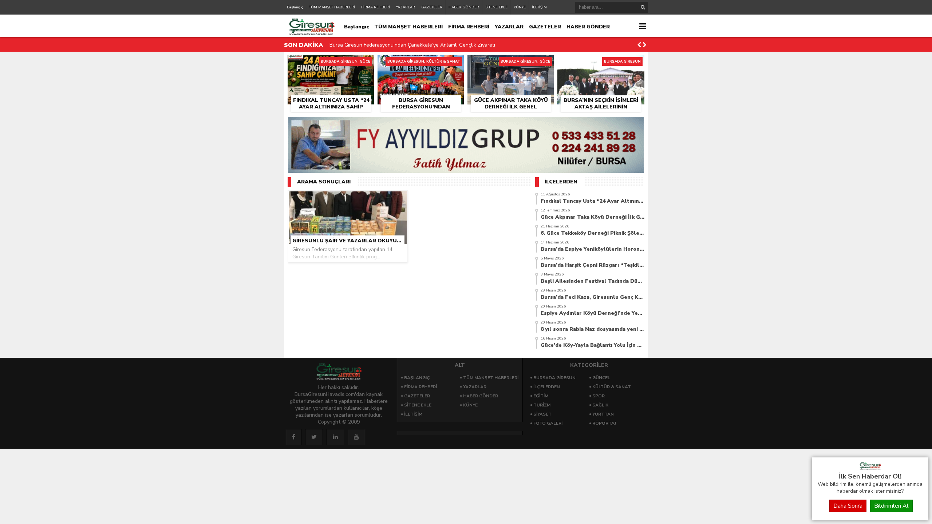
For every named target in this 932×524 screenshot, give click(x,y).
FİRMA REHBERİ (375, 7)
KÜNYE (520, 7)
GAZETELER (431, 7)
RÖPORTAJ (604, 423)
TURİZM (541, 405)
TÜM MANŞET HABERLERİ (332, 7)
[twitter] (314, 437)
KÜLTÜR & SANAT (611, 387)
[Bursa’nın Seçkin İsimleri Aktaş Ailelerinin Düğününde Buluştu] (600, 63)
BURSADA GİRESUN (554, 378)
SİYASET (542, 414)
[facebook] (293, 437)
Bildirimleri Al (891, 506)
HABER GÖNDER (464, 7)
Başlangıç (295, 7)
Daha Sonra (847, 506)
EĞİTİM (540, 396)
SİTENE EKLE (496, 7)
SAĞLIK (600, 405)
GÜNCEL (601, 378)
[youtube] (356, 437)
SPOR (598, 396)
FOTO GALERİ (547, 423)
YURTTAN (603, 414)
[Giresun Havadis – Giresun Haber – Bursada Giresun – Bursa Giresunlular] (870, 468)
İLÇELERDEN (546, 387)
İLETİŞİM (539, 7)
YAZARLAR (405, 7)
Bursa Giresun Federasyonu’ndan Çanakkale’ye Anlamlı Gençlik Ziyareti (412, 44)
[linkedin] (335, 437)
